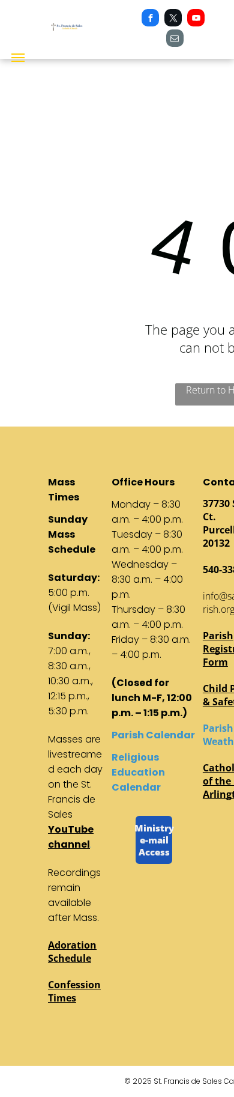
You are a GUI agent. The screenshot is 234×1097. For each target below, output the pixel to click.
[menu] (18, 58)
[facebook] (150, 19)
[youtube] (196, 19)
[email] (175, 39)
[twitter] (173, 19)
